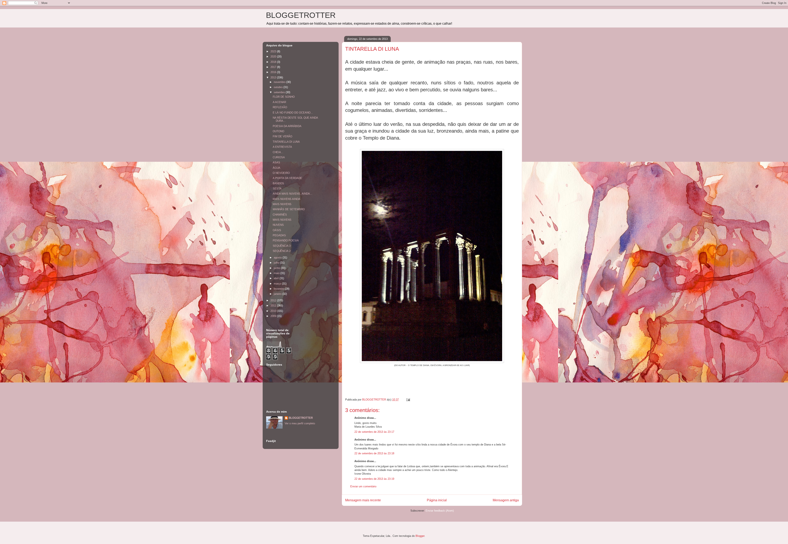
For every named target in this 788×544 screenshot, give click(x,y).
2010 (273, 310)
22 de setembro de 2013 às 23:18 (374, 453)
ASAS (276, 162)
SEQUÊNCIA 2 (282, 250)
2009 (273, 316)
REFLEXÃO (280, 107)
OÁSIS (277, 230)
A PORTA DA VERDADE (287, 178)
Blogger (420, 535)
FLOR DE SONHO (284, 96)
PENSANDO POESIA (286, 240)
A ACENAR (279, 102)
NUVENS (278, 224)
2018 (273, 61)
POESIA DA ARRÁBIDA (287, 126)
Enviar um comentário (363, 486)
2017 (273, 67)
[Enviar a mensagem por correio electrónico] (408, 399)
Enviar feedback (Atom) (440, 510)
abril (276, 278)
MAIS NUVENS (282, 204)
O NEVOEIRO (281, 172)
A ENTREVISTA (282, 146)
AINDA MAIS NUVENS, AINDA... (292, 193)
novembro (280, 82)
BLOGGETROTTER (301, 15)
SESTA (277, 188)
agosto (278, 257)
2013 (273, 77)
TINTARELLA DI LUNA (286, 141)
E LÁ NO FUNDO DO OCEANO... (293, 112)
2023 (273, 51)
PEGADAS (279, 235)
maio (277, 273)
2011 (273, 305)
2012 (273, 300)
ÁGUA (276, 167)
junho (277, 268)
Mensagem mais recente (363, 500)
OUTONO (278, 131)
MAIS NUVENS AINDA (286, 199)
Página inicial (437, 500)
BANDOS (278, 183)
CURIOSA (279, 157)
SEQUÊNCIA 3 (282, 245)
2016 (273, 72)
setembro (280, 92)
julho (277, 262)
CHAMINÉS (280, 214)
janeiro (278, 293)
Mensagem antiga (506, 500)
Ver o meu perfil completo (300, 423)
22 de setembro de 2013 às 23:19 (374, 478)
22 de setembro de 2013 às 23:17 (374, 431)
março (278, 283)
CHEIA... (278, 152)
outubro (278, 87)
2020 (273, 56)
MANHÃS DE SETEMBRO (289, 209)
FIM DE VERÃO (282, 136)
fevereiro (279, 288)
